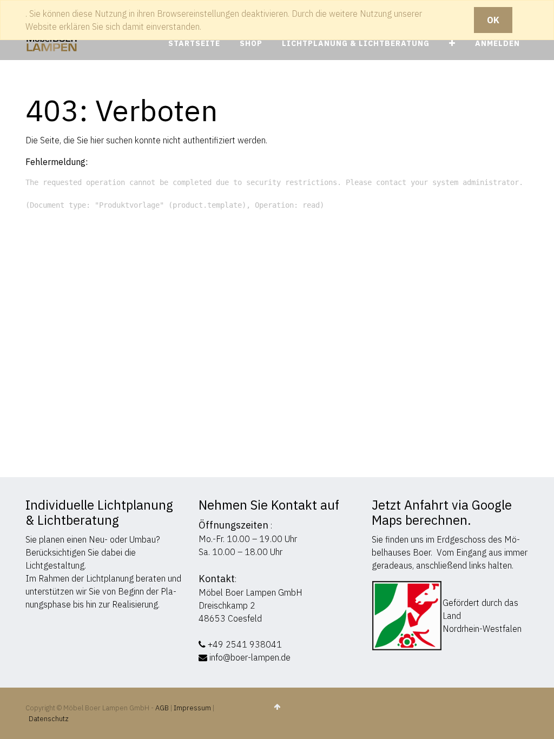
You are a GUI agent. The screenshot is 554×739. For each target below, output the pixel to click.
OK (493, 20)
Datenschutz (49, 718)
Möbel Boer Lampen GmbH (250, 592)
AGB (162, 707)
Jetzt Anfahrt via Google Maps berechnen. (442, 512)
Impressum (192, 707)
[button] (452, 43)
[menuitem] (194, 43)
